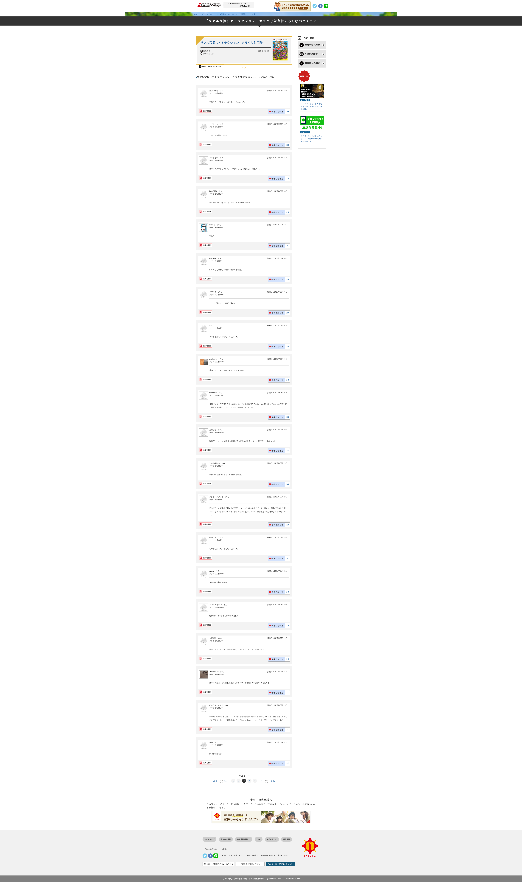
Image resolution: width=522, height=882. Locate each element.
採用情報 (286, 839)
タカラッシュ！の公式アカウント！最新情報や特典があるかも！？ (311, 138)
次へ (262, 781)
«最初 (215, 781)
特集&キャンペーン (268, 855)
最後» (273, 781)
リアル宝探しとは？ (236, 855)
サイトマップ (209, 839)
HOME (224, 855)
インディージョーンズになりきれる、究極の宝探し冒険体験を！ (311, 106)
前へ (225, 781)
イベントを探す (252, 855)
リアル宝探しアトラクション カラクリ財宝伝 (231, 42)
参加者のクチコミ (284, 855)
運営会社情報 (226, 839)
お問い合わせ (272, 839)
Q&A (258, 839)
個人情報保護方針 (243, 839)
